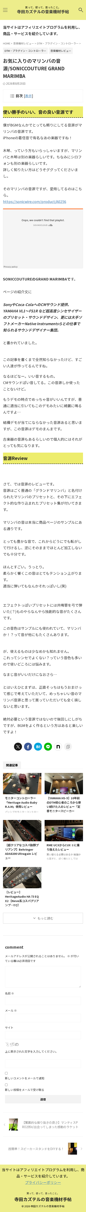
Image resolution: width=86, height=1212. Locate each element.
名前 (9, 993)
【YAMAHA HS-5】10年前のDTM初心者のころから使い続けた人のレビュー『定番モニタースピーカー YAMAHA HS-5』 (64, 806)
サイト (9, 1028)
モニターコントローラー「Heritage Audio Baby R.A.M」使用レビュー (21, 802)
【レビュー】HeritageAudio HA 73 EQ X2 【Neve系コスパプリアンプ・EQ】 (22, 898)
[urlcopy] (68, 747)
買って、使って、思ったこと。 (43, 1193)
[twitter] (18, 747)
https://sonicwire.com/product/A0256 (34, 201)
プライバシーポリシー (43, 1182)
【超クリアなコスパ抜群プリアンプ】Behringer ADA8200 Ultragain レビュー (22, 851)
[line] (48, 747)
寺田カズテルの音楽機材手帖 (43, 11)
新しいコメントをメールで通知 (24, 1078)
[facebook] (28, 747)
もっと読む (45, 918)
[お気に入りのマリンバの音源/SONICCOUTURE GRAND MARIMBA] (38, 747)
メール (11, 1010)
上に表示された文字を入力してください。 (31, 1051)
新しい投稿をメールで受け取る (24, 1090)
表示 (28, 95)
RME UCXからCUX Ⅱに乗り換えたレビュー (63, 847)
